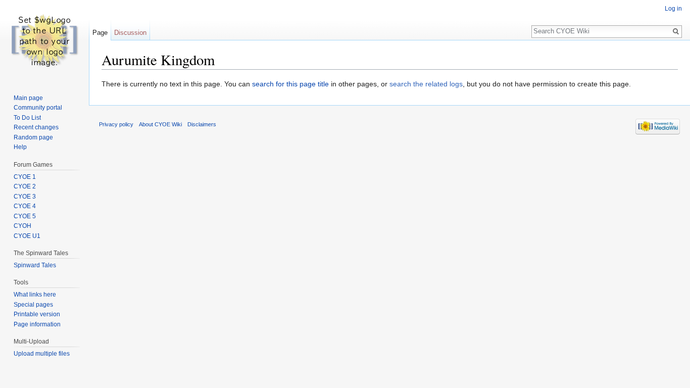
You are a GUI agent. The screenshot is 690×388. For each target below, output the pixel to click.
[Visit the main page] (44, 40)
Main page (28, 98)
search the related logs (426, 84)
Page (100, 32)
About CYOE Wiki (160, 124)
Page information (37, 324)
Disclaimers (201, 124)
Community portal (38, 107)
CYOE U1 (27, 235)
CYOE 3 (25, 196)
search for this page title (290, 84)
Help (20, 147)
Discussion (130, 32)
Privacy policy (116, 124)
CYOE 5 (25, 216)
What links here (35, 294)
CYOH (22, 225)
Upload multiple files (42, 353)
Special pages (33, 304)
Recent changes (36, 127)
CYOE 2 (25, 186)
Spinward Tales (35, 265)
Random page (33, 137)
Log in (673, 8)
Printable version (37, 314)
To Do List (27, 117)
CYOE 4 (25, 206)
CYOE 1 (25, 176)
